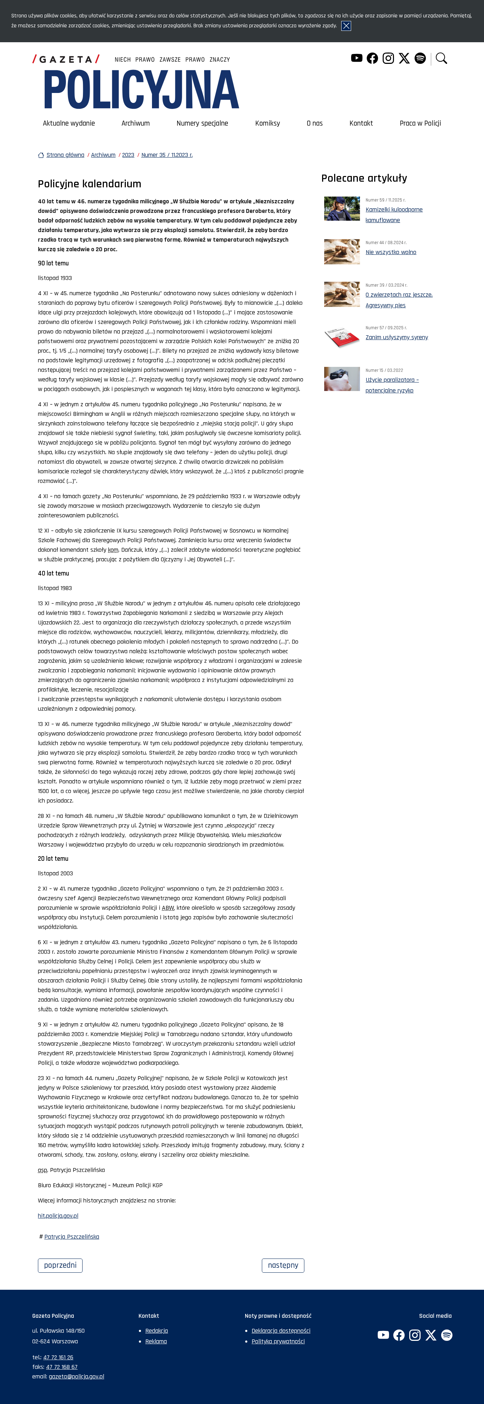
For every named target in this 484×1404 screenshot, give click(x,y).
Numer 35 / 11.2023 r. (167, 155)
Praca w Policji (420, 123)
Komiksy (267, 123)
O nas (315, 123)
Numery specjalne (202, 123)
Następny (286, 1265)
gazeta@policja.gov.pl (76, 1376)
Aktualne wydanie (69, 123)
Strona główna (65, 155)
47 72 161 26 (58, 1357)
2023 (128, 155)
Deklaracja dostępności (281, 1331)
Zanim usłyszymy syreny (397, 337)
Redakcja (156, 1331)
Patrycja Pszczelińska (71, 1237)
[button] (441, 59)
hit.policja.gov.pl (58, 1216)
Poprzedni (63, 1265)
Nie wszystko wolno (391, 252)
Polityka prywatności (278, 1341)
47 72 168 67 (62, 1367)
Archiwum (136, 123)
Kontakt (361, 123)
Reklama (156, 1341)
